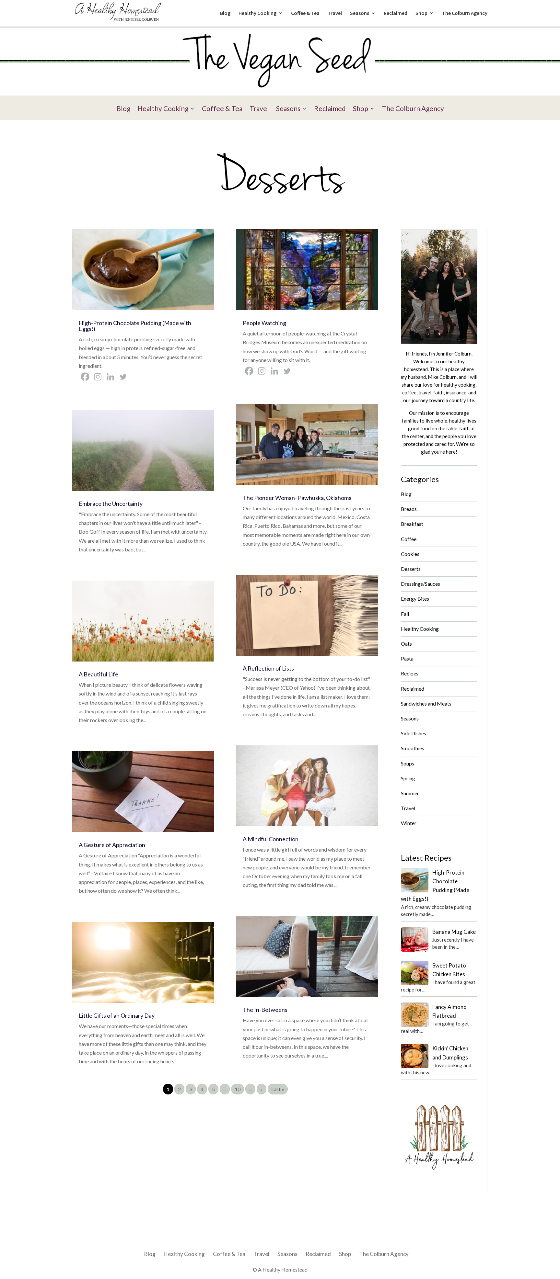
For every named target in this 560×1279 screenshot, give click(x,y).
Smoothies (412, 748)
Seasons (359, 13)
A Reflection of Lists (268, 668)
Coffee (408, 539)
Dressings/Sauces (420, 584)
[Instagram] (97, 376)
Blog (225, 13)
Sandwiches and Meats (426, 703)
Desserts (411, 569)
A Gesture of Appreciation (112, 844)
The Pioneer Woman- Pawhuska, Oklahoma (297, 497)
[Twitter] (123, 376)
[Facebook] (85, 376)
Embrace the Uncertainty (111, 503)
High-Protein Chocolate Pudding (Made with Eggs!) (135, 325)
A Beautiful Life (98, 674)
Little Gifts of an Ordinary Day (117, 1015)
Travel (335, 13)
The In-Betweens (265, 1009)
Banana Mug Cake (454, 931)
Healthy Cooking (257, 13)
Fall (405, 614)
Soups (407, 763)
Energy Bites (415, 598)
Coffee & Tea (305, 13)
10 (237, 1089)
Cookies (410, 554)
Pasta (407, 658)
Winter (408, 823)
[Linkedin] (110, 376)
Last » (277, 1089)
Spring (408, 778)
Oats (406, 643)
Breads (409, 509)
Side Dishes (413, 733)
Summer (410, 793)
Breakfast (412, 524)
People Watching (264, 322)
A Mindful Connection (270, 839)
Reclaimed (395, 13)
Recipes (409, 673)
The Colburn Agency (464, 13)
